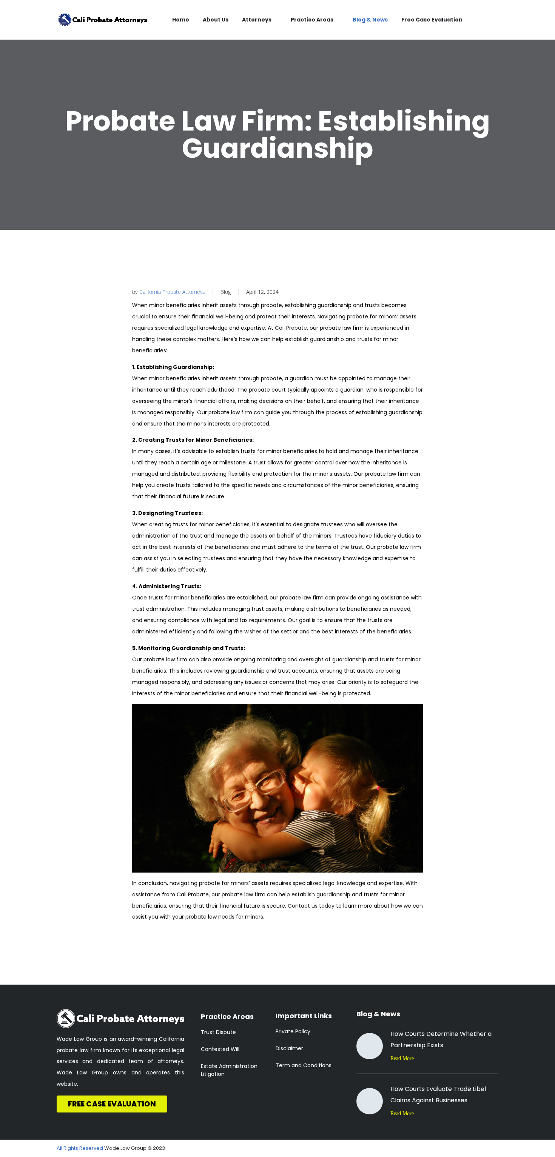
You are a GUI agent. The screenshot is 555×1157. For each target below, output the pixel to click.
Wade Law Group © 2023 (134, 1148)
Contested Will (220, 1049)
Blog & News (370, 19)
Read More (402, 1058)
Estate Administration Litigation (229, 1070)
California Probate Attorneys (172, 292)
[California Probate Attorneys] (103, 19)
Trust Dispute (218, 1032)
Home (180, 19)
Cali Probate (291, 328)
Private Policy (293, 1031)
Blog (225, 291)
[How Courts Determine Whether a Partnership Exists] (369, 1046)
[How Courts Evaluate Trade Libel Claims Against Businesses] (369, 1101)
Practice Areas (312, 19)
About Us (215, 19)
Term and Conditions (303, 1065)
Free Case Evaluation (431, 19)
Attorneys (256, 19)
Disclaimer (289, 1048)
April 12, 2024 (262, 291)
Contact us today (311, 906)
